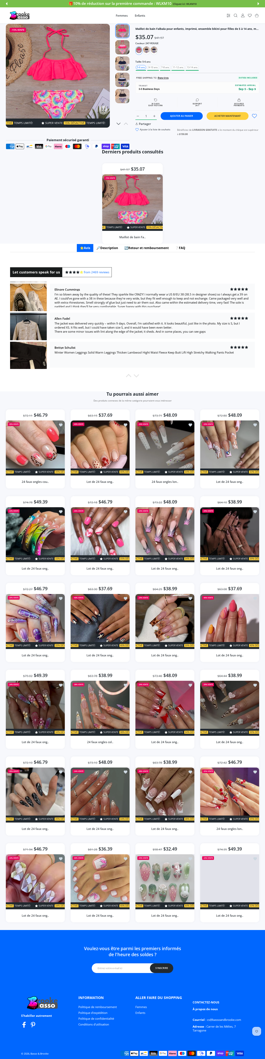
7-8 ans (165, 67)
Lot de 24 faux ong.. (100, 482)
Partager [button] (145, 124)
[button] (6, 3)
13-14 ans (192, 67)
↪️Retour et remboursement (146, 248)
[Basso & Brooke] (20, 15)
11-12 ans (178, 67)
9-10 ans (153, 67)
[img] (74, 272)
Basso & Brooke (39, 1053)
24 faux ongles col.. (100, 742)
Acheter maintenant (227, 116)
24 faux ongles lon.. (165, 482)
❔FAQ (180, 248)
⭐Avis (85, 248)
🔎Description (107, 248)
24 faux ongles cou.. (35, 482)
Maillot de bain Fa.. (132, 237)
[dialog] (235, 15)
